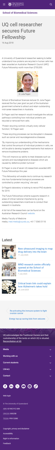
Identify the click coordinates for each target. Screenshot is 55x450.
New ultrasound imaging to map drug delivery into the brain (35, 250)
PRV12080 (13, 418)
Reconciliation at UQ (12, 341)
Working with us (10, 356)
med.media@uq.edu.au (18, 221)
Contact (6, 375)
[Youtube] (23, 386)
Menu (4, 4)
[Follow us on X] (17, 386)
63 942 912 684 (13, 409)
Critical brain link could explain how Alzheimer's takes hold (34, 285)
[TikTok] (36, 386)
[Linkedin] (11, 386)
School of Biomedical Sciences (20, 12)
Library (6, 369)
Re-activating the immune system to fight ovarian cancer (28, 312)
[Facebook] (5, 386)
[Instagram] (30, 386)
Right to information (11, 439)
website (31, 213)
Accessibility (8, 433)
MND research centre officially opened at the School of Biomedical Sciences (34, 267)
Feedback (7, 443)
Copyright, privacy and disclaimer (16, 429)
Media (6, 349)
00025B (13, 414)
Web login (7, 396)
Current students (10, 362)
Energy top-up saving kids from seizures (27, 319)
